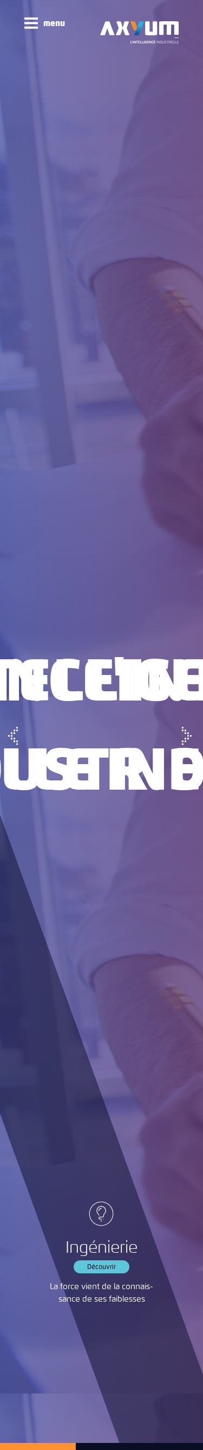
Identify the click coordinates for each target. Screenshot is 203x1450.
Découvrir (101, 1267)
